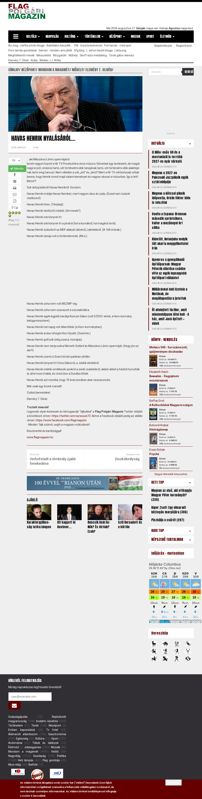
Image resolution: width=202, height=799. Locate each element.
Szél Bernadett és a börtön (130, 524)
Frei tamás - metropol (117, 45)
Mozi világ (14, 764)
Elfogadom (174, 782)
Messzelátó (43, 55)
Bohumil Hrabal (158, 425)
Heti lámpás (26, 760)
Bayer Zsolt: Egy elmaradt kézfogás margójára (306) (169, 509)
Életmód (165, 36)
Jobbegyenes (32, 747)
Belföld (31, 36)
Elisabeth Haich (158, 371)
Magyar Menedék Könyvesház (171, 474)
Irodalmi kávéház (47, 721)
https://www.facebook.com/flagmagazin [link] (61, 420)
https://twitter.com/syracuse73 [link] (71, 415)
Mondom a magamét (23, 751)
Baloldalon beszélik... (59, 45)
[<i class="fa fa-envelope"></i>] (14, 705)
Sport (150, 36)
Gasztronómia (57, 734)
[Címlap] (28, 11)
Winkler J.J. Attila (50, 60)
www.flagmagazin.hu (40, 437)
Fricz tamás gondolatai (22, 50)
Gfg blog (79, 50)
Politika (61, 755)
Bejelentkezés (163, 45)
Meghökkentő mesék (21, 55)
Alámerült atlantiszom (23, 734)
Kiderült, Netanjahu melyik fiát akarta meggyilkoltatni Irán (170, 243)
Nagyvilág (52, 36)
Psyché (154, 454)
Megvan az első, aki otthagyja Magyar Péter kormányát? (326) (171, 495)
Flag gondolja (51, 760)
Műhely (73, 55)
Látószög (120, 50)
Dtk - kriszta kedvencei (88, 45)
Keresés (189, 71)
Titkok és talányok (45, 742)
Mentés (19, 168)
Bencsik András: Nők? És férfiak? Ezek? (99, 527)
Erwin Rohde (157, 449)
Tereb (35, 725)
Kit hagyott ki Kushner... (66, 524)
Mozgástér (60, 55)
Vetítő (55, 751)
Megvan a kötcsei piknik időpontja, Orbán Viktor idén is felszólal (171, 198)
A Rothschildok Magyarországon (171, 405)
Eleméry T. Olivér (18, 60)
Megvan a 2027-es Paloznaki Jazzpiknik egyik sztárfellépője (170, 177)
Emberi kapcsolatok (21, 729)
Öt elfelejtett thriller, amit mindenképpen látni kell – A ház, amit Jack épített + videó (170, 316)
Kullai (34, 60)
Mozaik (135, 36)
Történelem (92, 36)
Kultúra (70, 36)
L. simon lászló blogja (99, 50)
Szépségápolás (18, 716)
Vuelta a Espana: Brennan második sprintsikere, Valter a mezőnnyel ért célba (169, 221)
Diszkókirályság (127, 459)
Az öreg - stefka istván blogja (26, 45)
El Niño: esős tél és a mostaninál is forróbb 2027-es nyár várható (167, 157)
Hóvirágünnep (158, 429)
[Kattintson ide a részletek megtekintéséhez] (153, 361)
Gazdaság (39, 755)
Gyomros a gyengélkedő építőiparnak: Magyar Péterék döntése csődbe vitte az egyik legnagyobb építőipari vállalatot (169, 268)
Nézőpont (115, 36)
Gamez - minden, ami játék (55, 50)
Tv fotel (52, 729)
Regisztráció (184, 45)
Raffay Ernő (156, 400)
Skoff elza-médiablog (93, 55)
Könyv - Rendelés (164, 339)
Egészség (22, 738)
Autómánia (15, 742)
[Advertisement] (122, 13)
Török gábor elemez (121, 55)
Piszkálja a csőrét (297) (167, 520)
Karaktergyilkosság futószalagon (39, 524)
